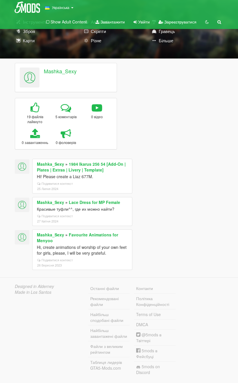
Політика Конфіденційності (152, 301)
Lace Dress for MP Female (94, 202)
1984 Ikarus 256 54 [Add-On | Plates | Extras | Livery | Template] (81, 167)
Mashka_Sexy (60, 71)
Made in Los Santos (33, 292)
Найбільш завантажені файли (108, 333)
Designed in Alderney (34, 286)
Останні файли (104, 288)
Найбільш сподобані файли (106, 317)
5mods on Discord (148, 369)
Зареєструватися (179, 22)
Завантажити (112, 22)
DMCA (142, 324)
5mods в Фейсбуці (146, 353)
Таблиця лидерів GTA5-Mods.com (106, 365)
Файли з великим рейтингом (106, 349)
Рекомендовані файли (104, 301)
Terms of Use (148, 314)
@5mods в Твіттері (148, 337)
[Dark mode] (207, 21)
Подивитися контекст (57, 183)
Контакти (144, 288)
